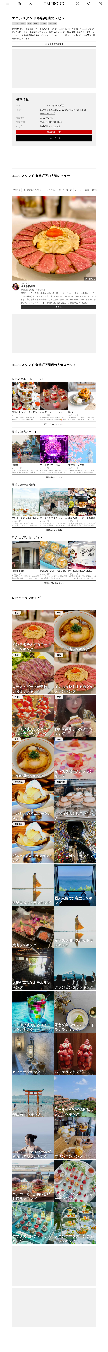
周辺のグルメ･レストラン (54, 424)
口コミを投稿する (55, 44)
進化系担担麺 (33, 288)
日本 (23, 23)
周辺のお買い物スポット (54, 583)
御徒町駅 (52, 23)
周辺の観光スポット (54, 477)
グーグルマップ (47, 113)
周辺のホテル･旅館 (54, 530)
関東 (29, 23)
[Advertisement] (54, 68)
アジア (15, 23)
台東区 (43, 23)
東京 (36, 23)
